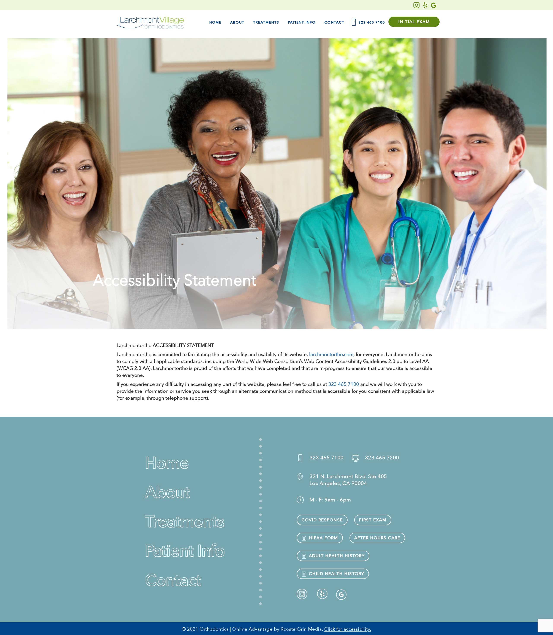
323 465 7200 (382, 457)
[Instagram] (416, 5)
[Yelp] (425, 5)
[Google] (433, 5)
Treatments (266, 22)
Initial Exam (414, 22)
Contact (334, 22)
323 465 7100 (371, 22)
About (237, 22)
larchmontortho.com (331, 354)
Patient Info (302, 22)
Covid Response (322, 520)
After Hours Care (377, 538)
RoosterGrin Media (301, 629)
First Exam (372, 520)
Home (215, 22)
